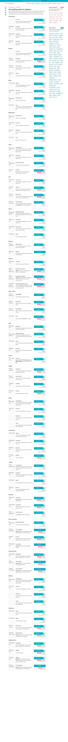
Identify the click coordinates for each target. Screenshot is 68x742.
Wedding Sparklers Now (59, 93)
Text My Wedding (56, 83)
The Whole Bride (51, 89)
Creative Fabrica (51, 45)
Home (50, 18)
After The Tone (57, 33)
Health (60, 16)
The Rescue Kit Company (52, 85)
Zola (56, 97)
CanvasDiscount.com (56, 41)
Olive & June (51, 66)
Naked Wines (60, 64)
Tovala (59, 89)
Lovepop (61, 60)
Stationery (49, 3)
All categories (18, 7)
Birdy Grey (50, 39)
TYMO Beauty (58, 91)
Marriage (61, 18)
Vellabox (50, 93)
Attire (42, 3)
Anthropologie (55, 35)
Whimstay (59, 95)
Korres (58, 60)
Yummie (50, 97)
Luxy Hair (53, 62)
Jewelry (58, 18)
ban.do (53, 37)
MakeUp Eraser (57, 62)
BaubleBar (60, 37)
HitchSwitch (55, 54)
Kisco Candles (60, 58)
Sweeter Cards (51, 83)
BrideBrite (50, 41)
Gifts (54, 16)
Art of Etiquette (60, 35)
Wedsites (50, 95)
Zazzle (53, 97)
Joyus (61, 56)
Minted (61, 62)
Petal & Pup (50, 72)
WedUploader (55, 95)
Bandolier (56, 37)
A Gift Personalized (51, 33)
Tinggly (56, 89)
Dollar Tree (58, 45)
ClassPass (57, 43)
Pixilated (55, 72)
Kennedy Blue (56, 58)
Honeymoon (53, 18)
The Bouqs (61, 83)
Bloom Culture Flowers (56, 39)
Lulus (50, 62)
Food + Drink (51, 16)
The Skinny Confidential (52, 87)
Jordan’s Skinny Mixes (56, 56)
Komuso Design (54, 60)
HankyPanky (54, 52)
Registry (60, 20)
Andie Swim (50, 35)
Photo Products (51, 20)
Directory (59, 3)
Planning (28, 3)
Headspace (58, 52)
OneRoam (58, 66)
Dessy (55, 45)
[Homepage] (9, 3)
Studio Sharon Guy (56, 81)
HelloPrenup (51, 54)
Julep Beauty (51, 58)
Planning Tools (56, 20)
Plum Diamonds (59, 72)
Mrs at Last (56, 64)
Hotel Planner (60, 54)
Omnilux (55, 66)
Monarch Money (51, 64)
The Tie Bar (58, 87)
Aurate (50, 37)
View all (62, 7)
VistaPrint (54, 93)
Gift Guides (54, 3)
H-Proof (50, 52)
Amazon (61, 33)
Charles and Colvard (52, 43)
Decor (45, 3)
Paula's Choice (51, 70)
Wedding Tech (55, 22)
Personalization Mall (56, 70)
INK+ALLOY (50, 56)
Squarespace (51, 81)
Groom (57, 16)
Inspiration (38, 3)
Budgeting (33, 3)
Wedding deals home (12, 7)
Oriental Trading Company (52, 68)
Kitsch (50, 60)
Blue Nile (61, 39)
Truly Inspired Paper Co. (52, 91)
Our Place (58, 68)
